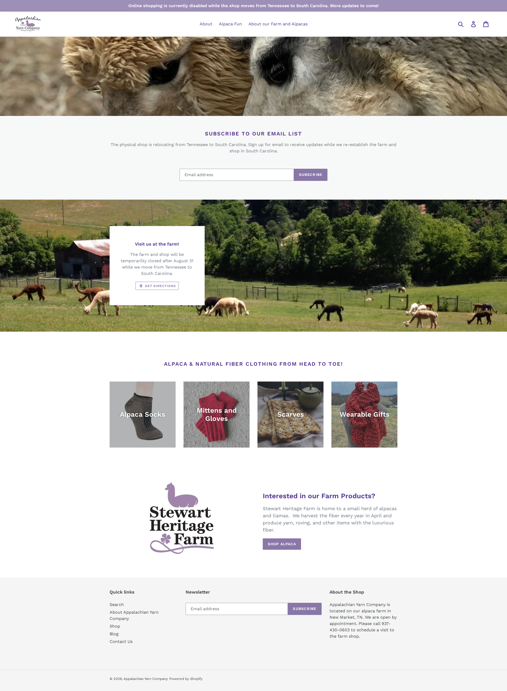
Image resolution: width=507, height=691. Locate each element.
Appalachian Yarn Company (146, 679)
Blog (114, 633)
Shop (115, 626)
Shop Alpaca (282, 544)
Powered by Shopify (186, 679)
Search (117, 604)
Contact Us (121, 641)
